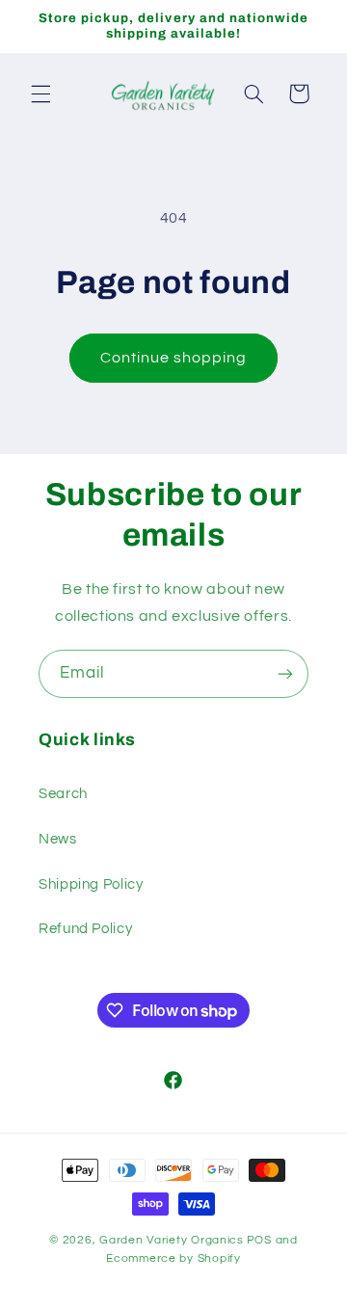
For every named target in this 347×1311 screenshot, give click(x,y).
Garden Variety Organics (171, 1240)
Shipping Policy (91, 884)
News (58, 839)
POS (259, 1240)
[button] (40, 93)
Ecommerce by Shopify (173, 1258)
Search (63, 794)
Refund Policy (85, 929)
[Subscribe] (285, 673)
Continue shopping (174, 357)
